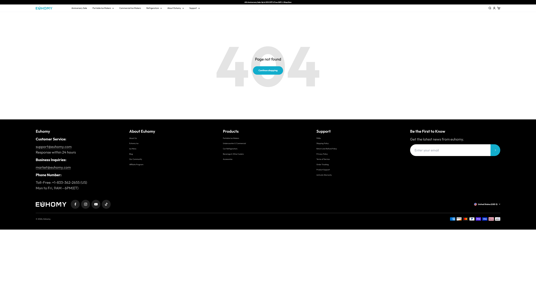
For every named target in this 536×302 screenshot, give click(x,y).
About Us (133, 138)
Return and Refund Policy (326, 149)
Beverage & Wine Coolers (233, 154)
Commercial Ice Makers (130, 8)
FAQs (318, 138)
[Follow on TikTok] (106, 204)
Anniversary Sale (79, 8)
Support (193, 8)
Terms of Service (323, 159)
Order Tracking (322, 164)
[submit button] (495, 150)
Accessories (227, 159)
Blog (131, 154)
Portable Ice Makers (102, 8)
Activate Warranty (324, 175)
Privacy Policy (322, 154)
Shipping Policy (322, 143)
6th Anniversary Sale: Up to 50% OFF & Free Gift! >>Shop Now (268, 2)
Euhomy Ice (133, 143)
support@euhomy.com (54, 146)
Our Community (135, 159)
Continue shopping (268, 70)
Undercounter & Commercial (234, 143)
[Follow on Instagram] (85, 204)
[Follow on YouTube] (95, 204)
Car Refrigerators (230, 149)
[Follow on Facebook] (75, 204)
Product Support (323, 169)
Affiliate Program (136, 164)
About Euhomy (174, 8)
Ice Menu (132, 149)
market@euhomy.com (53, 167)
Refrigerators (152, 8)
